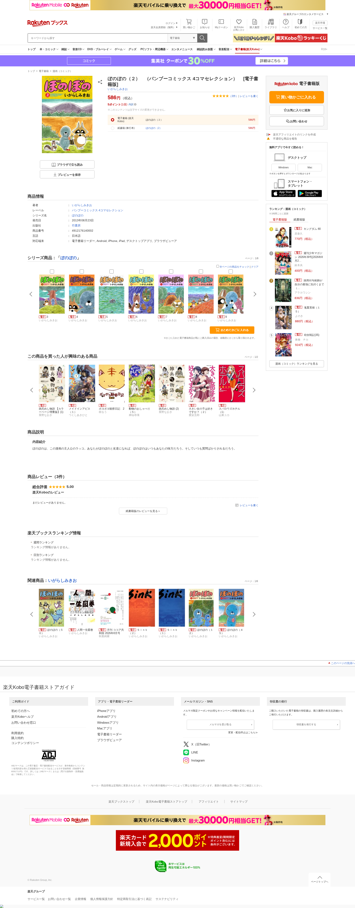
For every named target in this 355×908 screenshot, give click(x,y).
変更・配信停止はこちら (241, 732)
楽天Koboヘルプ (22, 716)
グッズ (132, 49)
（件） (233, 96)
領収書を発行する (306, 724)
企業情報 (80, 899)
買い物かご (189, 27)
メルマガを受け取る (220, 724)
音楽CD (77, 49)
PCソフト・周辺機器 (153, 49)
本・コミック (48, 49)
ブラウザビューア (109, 740)
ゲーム (119, 49)
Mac (310, 167)
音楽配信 (224, 49)
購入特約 (17, 738)
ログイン (170, 23)
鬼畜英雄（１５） (307, 309)
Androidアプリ (107, 716)
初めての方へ (20, 711)
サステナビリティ (167, 899)
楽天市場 (320, 22)
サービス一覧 (320, 28)
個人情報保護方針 (101, 899)
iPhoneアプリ (106, 711)
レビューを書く (249, 96)
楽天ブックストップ (121, 801)
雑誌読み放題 (205, 49)
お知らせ (205, 27)
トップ (32, 49)
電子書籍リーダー (109, 734)
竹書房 (76, 225)
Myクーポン (221, 27)
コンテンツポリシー (25, 743)
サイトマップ (239, 801)
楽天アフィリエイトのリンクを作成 (294, 134)
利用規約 (17, 733)
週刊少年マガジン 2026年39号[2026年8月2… (309, 257)
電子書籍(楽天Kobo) (247, 49)
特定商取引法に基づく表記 (134, 899)
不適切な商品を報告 (285, 138)
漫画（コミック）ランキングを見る (296, 363)
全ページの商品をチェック (234, 266)
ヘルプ (285, 27)
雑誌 (64, 49)
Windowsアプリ (108, 722)
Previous (32, 390)
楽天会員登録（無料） (163, 27)
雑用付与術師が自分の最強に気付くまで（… (309, 284)
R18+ (324, 49)
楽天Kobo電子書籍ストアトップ (166, 801)
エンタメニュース (182, 49)
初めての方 (301, 27)
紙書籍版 (299, 219)
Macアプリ (104, 728)
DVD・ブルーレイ (98, 49)
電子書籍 (44, 71)
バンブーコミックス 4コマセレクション (97, 210)
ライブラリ (271, 27)
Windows (283, 167)
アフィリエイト (209, 801)
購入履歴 (254, 27)
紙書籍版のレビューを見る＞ (143, 511)
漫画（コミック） (62, 71)
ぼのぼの (77, 215)
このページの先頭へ (343, 663)
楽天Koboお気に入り (238, 28)
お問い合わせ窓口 (23, 722)
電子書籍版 (280, 219)
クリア (254, 266)
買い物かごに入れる (298, 97)
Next (254, 390)
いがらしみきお (118, 89)
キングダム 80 (312, 228)
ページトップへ (319, 881)
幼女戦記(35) (311, 334)
